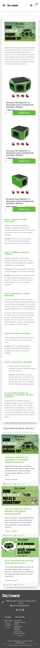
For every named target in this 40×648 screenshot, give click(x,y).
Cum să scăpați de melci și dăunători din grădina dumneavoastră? (18, 511)
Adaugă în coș (24, 113)
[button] (4, 5)
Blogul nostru (20, 484)
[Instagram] (20, 610)
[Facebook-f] (17, 610)
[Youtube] (23, 610)
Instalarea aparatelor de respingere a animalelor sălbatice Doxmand (16, 459)
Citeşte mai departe (11, 479)
